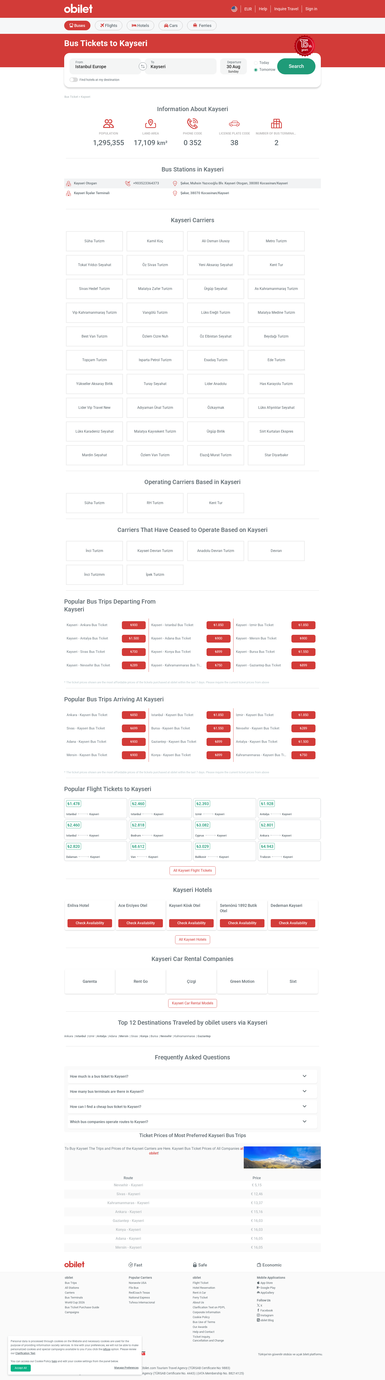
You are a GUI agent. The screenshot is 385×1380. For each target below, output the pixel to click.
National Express (139, 1297)
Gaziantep (204, 1036)
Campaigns (72, 1312)
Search (296, 66)
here (54, 1361)
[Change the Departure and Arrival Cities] (143, 66)
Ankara (69, 1036)
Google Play (267, 1287)
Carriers (70, 1292)
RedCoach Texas (139, 1292)
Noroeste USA (137, 1282)
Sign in (311, 8)
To (152, 62)
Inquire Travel (286, 8)
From (79, 62)
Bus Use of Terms (204, 1322)
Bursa (155, 1036)
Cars (173, 25)
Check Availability (90, 923)
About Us (198, 1302)
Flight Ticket (200, 1282)
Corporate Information (206, 1312)
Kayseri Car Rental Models (192, 1003)
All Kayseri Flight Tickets (192, 870)
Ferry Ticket (200, 1297)
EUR (248, 9)
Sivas (135, 1036)
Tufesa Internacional (142, 1302)
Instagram (266, 1315)
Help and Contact (203, 1331)
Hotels (142, 25)
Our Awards (200, 1327)
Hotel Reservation (204, 1287)
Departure (234, 62)
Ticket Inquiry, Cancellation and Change (208, 1338)
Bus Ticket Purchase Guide (82, 1307)
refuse (106, 1349)
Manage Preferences (126, 1367)
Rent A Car (199, 1292)
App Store (266, 1282)
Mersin (124, 1036)
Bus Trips (71, 1282)
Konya (144, 1036)
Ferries (204, 25)
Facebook (266, 1310)
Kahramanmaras (185, 1036)
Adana (113, 1036)
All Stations (72, 1287)
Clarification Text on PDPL (209, 1307)
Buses (79, 25)
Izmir (91, 1036)
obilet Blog (267, 1320)
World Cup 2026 (75, 1302)
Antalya (102, 1036)
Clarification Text (25, 1353)
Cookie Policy (201, 1317)
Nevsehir (166, 1036)
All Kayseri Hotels (192, 939)
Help (263, 8)
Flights (110, 25)
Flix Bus (134, 1287)
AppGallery (267, 1292)
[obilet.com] (89, 12)
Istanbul (81, 1036)
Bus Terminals (74, 1297)
